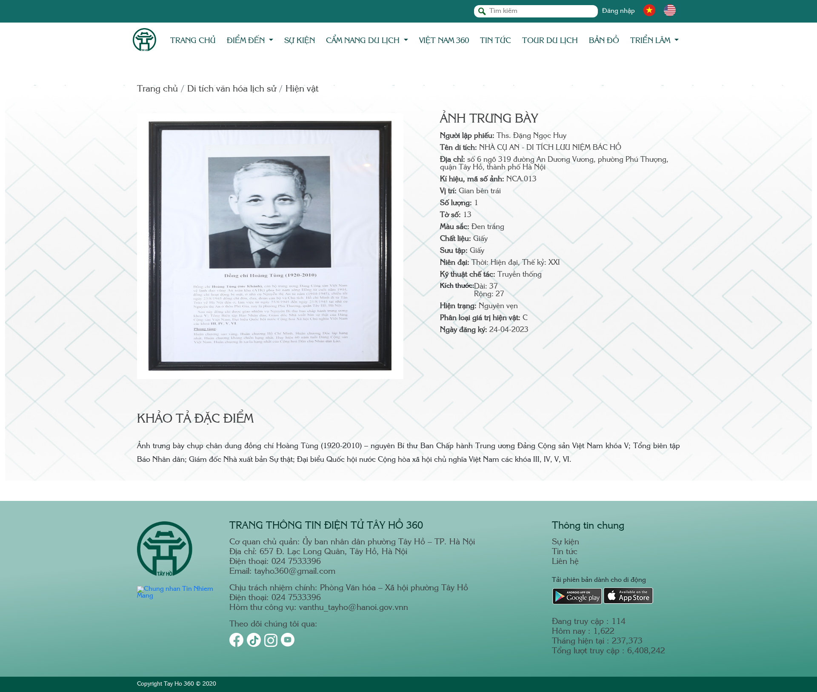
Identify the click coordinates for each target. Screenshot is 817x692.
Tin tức (495, 41)
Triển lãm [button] (651, 41)
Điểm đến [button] (247, 41)
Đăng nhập (618, 11)
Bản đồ (604, 41)
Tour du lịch (550, 41)
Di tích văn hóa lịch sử (231, 89)
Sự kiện (299, 41)
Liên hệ (565, 562)
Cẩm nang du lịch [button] (364, 41)
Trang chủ (157, 89)
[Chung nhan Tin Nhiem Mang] (178, 596)
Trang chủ (193, 41)
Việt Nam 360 (444, 41)
